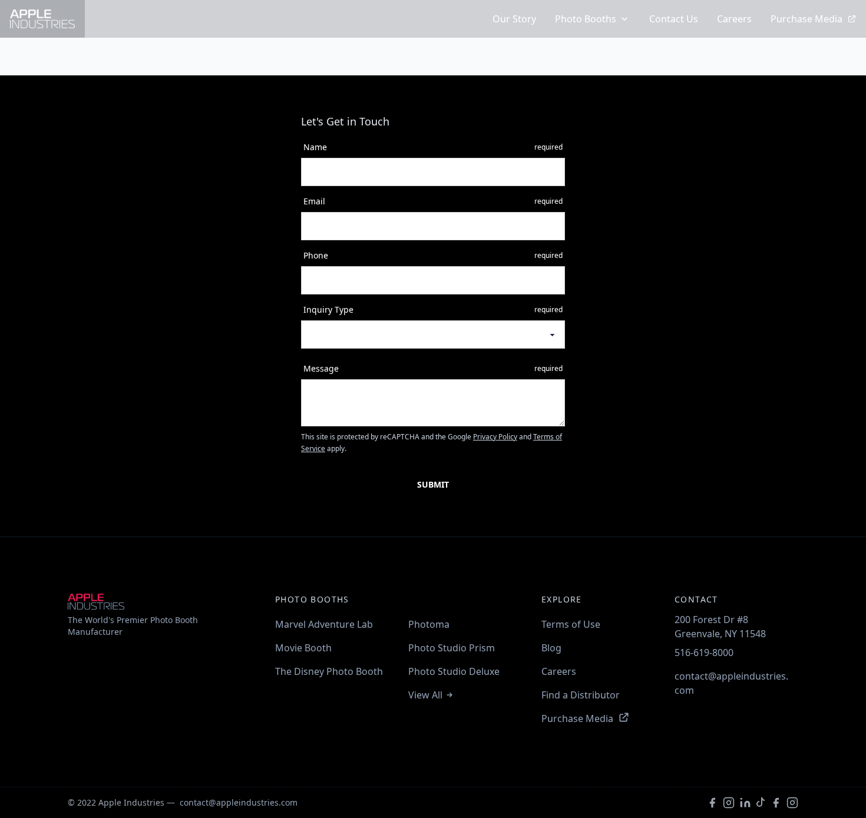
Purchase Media (806, 18)
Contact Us (673, 18)
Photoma (428, 624)
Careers (734, 18)
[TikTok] (760, 803)
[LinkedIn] (745, 803)
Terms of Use (570, 624)
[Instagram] (729, 803)
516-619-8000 (704, 652)
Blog (551, 647)
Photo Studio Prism (451, 647)
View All (425, 694)
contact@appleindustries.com (731, 683)
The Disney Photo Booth (329, 671)
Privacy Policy (495, 437)
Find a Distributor (580, 694)
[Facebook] (712, 803)
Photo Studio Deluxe (454, 671)
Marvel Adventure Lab (324, 624)
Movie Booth (303, 647)
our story (514, 18)
